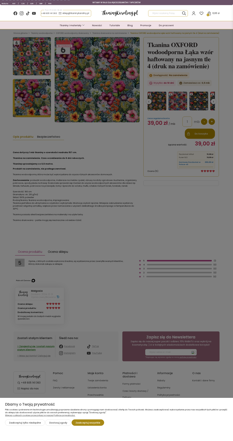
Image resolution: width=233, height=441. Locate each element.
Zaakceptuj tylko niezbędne (25, 422)
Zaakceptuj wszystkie (88, 422)
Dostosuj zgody (58, 422)
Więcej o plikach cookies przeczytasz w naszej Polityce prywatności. (40, 415)
